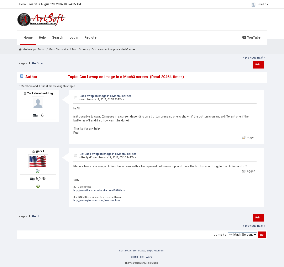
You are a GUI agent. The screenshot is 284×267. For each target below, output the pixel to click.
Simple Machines (155, 250)
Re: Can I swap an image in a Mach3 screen (108, 154)
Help (42, 37)
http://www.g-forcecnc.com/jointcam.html (96, 200)
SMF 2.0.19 (125, 250)
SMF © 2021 (139, 250)
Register (91, 37)
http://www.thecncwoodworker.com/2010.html (99, 190)
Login (73, 37)
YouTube (253, 37)
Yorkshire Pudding (40, 93)
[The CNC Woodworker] (38, 186)
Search (57, 37)
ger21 (40, 151)
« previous (250, 57)
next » (261, 57)
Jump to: (220, 234)
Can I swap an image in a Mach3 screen (105, 96)
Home (28, 37)
